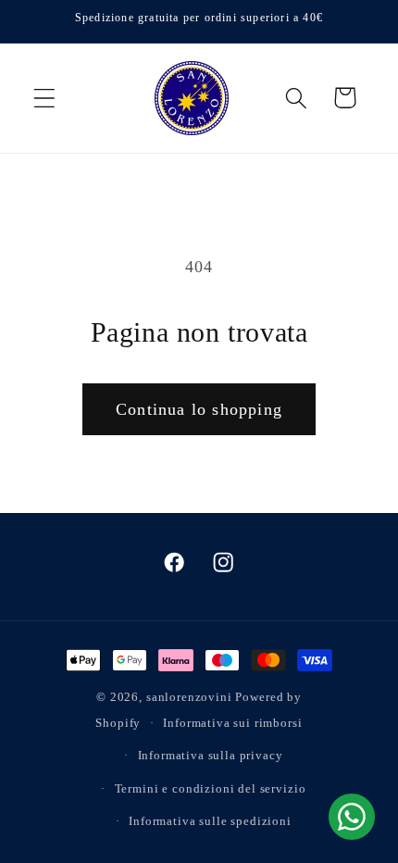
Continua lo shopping (199, 409)
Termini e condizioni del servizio (210, 788)
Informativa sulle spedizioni (210, 821)
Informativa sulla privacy (210, 755)
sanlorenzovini (189, 697)
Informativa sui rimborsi (232, 723)
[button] (44, 97)
